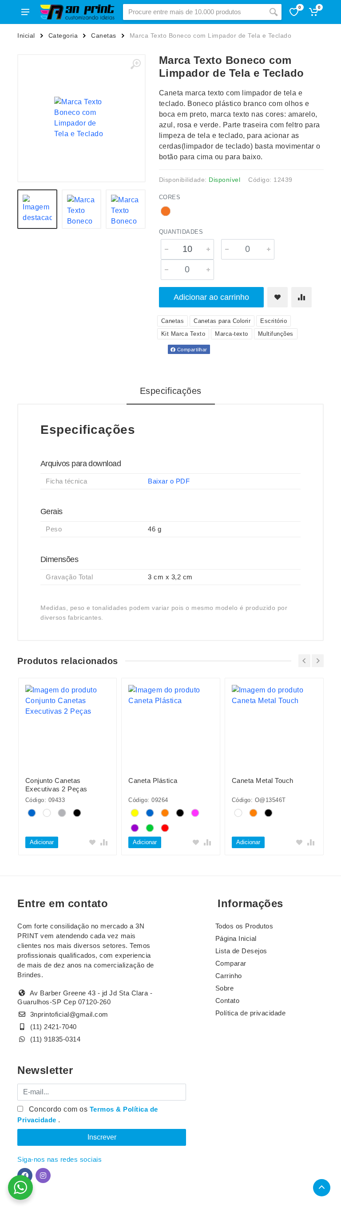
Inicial (26, 35)
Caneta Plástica (153, 780)
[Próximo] (318, 660)
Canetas (103, 35)
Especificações (171, 391)
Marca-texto (231, 333)
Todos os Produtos (244, 926)
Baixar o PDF (169, 481)
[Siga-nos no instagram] (43, 1175)
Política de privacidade (250, 1013)
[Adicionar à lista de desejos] (277, 297)
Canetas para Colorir (222, 321)
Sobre (224, 988)
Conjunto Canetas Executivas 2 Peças (56, 785)
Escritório (273, 321)
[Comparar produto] (301, 297)
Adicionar (42, 842)
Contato (227, 1000)
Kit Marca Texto (183, 333)
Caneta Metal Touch (262, 780)
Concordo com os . (87, 1114)
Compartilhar (191, 349)
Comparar (230, 963)
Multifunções (275, 333)
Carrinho (228, 975)
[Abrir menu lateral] (25, 12)
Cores (170, 197)
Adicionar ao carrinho (211, 297)
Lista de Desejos (241, 951)
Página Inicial (236, 938)
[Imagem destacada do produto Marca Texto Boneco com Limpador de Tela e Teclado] (81, 118)
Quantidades (181, 231)
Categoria (63, 35)
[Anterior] (304, 660)
